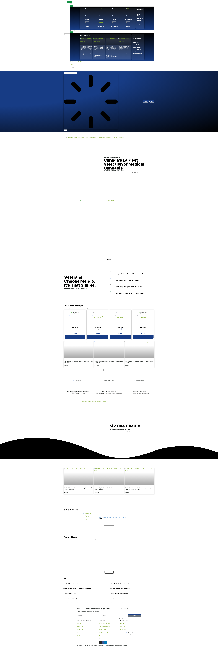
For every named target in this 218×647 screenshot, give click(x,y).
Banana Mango (120, 327)
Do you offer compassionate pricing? (119, 593)
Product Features (137, 47)
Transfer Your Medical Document (105, 626)
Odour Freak (143, 327)
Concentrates (114, 13)
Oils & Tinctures (128, 19)
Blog (134, 36)
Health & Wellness (137, 53)
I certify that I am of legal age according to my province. (115, 618)
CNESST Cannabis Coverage (105, 632)
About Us (122, 623)
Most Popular (140, 12)
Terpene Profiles (80, 641)
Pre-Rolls (127, 13)
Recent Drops (140, 9)
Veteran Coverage (102, 629)
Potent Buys (140, 18)
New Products (80, 626)
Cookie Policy (123, 629)
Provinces (139, 27)
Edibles (87, 19)
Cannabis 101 (136, 44)
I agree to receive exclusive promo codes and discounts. (90, 618)
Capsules (87, 26)
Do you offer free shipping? (71, 583)
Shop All (87, 13)
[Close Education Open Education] (71, 32)
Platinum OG (98, 327)
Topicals (100, 19)
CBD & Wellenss (80, 632)
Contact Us (122, 626)
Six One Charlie (127, 26)
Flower (100, 13)
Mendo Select (114, 26)
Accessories (100, 26)
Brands (138, 24)
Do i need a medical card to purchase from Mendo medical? (78, 588)
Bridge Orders (136, 42)
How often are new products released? (120, 583)
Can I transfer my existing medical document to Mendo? (77, 602)
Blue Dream (75, 327)
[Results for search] (91, 101)
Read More (66, 365)
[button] (64, 230)
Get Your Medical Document (104, 623)
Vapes (114, 19)
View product (69, 336)
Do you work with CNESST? (117, 598)
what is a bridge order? (70, 593)
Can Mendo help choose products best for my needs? (123, 602)
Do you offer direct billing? (71, 598)
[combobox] (70, 73)
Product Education (137, 56)
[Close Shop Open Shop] (71, 6)
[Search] (65, 130)
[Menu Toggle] (69, 2)
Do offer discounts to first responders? (120, 588)
